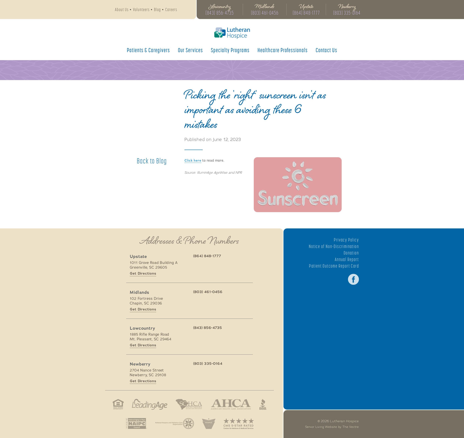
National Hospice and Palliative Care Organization (174, 423)
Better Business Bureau (263, 404)
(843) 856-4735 (220, 12)
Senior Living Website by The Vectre (332, 427)
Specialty (230, 50)
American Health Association (230, 404)
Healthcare (283, 50)
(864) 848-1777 (306, 12)
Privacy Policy (346, 239)
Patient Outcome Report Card (334, 266)
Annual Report (347, 259)
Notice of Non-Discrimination (334, 246)
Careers (171, 9)
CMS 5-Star (238, 423)
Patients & (148, 50)
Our (190, 50)
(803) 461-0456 (264, 12)
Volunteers (141, 9)
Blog (157, 9)
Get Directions (143, 273)
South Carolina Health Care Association (188, 404)
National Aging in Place (136, 423)
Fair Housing (118, 404)
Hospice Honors (209, 423)
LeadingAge (149, 404)
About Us (122, 9)
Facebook (353, 279)
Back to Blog (152, 160)
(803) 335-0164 (347, 12)
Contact (326, 50)
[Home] (232, 33)
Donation (351, 253)
